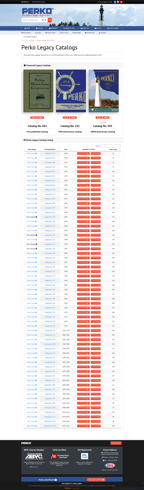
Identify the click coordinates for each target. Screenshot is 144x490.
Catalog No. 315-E (50, 421)
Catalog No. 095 (50, 212)
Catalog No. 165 (50, 271)
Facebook (115, 2)
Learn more (76, 488)
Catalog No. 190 (50, 294)
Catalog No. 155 (50, 262)
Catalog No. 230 (50, 330)
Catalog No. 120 (50, 235)
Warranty (54, 28)
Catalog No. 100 (50, 217)
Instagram (118, 2)
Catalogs (103, 32)
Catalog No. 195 (50, 299)
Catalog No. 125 (50, 240)
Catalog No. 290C (49, 385)
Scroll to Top (116, 443)
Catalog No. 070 (50, 190)
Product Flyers (50, 32)
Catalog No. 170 (50, 276)
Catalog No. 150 (50, 258)
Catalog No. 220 (50, 321)
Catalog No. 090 (50, 208)
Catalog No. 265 (50, 358)
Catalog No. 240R (49, 344)
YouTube (121, 2)
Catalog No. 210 (50, 312)
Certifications (90, 32)
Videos (98, 28)
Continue (68, 488)
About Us (85, 28)
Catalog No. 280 (50, 371)
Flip (33, 117)
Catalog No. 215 (50, 317)
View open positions (95, 480)
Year (65, 149)
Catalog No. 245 (50, 349)
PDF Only (95, 153)
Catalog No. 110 (50, 226)
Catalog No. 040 (50, 162)
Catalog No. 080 (50, 199)
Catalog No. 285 (50, 376)
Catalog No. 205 (50, 308)
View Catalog (83, 153)
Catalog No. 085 (50, 203)
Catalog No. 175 (50, 280)
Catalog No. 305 (50, 398)
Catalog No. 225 (50, 326)
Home (28, 28)
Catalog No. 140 (50, 249)
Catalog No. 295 (50, 389)
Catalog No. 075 (50, 194)
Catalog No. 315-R (50, 426)
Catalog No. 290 (50, 380)
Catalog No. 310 (50, 412)
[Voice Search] (46, 20)
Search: (98, 146)
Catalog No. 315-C (50, 417)
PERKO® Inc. (26, 2)
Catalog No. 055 (50, 181)
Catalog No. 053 (50, 176)
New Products (26, 32)
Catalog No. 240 (50, 339)
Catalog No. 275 (50, 367)
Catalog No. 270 (50, 362)
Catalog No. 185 (50, 290)
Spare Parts (64, 32)
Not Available (31, 217)
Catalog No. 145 (50, 253)
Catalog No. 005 (50, 158)
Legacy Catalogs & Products (45, 40)
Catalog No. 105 (50, 221)
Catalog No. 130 (50, 244)
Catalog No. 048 (50, 167)
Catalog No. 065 (50, 185)
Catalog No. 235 (50, 335)
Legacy (39, 32)
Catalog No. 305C (49, 403)
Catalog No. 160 (50, 267)
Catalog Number (50, 149)
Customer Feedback (31, 37)
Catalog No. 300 (50, 394)
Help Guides (77, 32)
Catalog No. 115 (50, 230)
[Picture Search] (42, 20)
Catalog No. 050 (50, 171)
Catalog (40, 28)
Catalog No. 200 (50, 303)
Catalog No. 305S (49, 408)
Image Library (114, 28)
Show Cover (31, 153)
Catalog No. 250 (50, 353)
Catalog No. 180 (50, 285)
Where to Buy (70, 28)
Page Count (113, 149)
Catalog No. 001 (50, 153)
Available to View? (89, 149)
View (40, 117)
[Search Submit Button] (50, 20)
